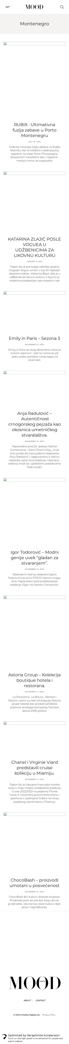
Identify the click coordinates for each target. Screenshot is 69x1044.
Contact (40, 1000)
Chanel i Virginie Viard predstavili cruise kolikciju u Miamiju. (34, 768)
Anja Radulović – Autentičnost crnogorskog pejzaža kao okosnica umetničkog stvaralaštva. (34, 424)
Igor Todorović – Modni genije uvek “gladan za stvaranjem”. (35, 558)
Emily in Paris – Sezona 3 (34, 338)
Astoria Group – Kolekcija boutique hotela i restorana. (34, 680)
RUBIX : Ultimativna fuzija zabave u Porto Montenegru (34, 130)
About (27, 1000)
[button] (7, 7)
